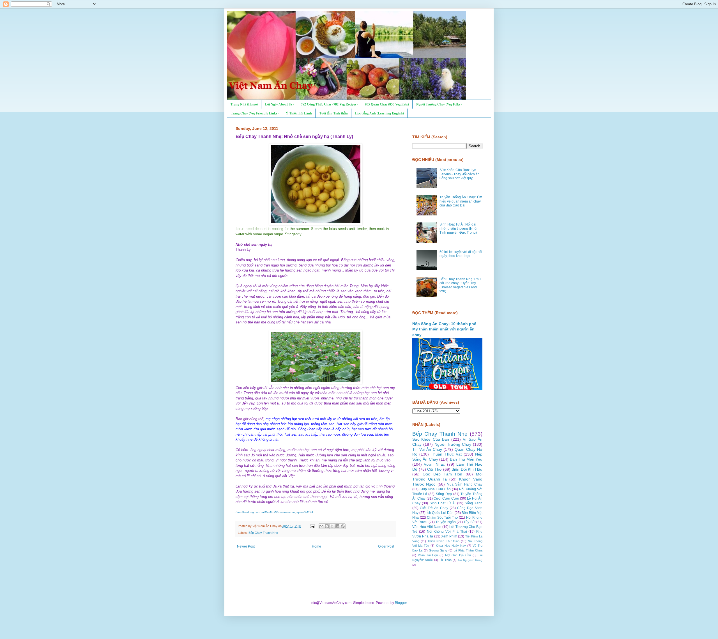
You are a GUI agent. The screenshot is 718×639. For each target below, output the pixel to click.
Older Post (386, 546)
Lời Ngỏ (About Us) (279, 104)
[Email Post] (312, 526)
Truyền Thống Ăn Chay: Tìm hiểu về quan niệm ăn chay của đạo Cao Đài (460, 201)
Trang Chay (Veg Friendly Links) (255, 113)
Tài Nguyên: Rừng (470, 560)
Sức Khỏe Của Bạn (430, 439)
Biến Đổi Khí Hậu (467, 469)
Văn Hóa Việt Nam (426, 527)
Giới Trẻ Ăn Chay (434, 508)
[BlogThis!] (327, 526)
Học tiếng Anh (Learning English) (379, 113)
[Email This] (321, 526)
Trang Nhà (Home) (244, 104)
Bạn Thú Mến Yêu (466, 459)
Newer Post (246, 546)
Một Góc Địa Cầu (458, 555)
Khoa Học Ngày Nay (451, 545)
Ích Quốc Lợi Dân (440, 513)
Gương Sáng (438, 550)
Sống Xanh (473, 503)
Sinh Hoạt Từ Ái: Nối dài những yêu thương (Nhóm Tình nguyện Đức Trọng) (459, 228)
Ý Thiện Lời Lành (299, 113)
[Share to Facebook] (337, 526)
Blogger (401, 603)
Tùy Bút (469, 522)
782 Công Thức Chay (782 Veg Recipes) (329, 104)
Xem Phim (449, 536)
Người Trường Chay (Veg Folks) (439, 104)
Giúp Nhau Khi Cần (435, 489)
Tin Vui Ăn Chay (427, 449)
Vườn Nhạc (434, 464)
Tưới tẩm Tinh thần (333, 113)
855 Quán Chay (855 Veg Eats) (387, 104)
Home (316, 546)
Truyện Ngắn (445, 522)
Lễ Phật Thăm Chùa (468, 550)
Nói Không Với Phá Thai (447, 532)
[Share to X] (332, 526)
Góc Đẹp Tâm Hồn (442, 474)
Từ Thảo (445, 560)
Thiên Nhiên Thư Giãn (443, 541)
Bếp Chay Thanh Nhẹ (263, 532)
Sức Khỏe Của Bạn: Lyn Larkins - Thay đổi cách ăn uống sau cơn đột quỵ (459, 174)
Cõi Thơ (434, 469)
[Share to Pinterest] (343, 526)
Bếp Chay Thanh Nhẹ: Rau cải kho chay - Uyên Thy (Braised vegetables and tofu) (460, 285)
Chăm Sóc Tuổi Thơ (442, 518)
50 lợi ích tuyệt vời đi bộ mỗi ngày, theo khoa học (460, 254)
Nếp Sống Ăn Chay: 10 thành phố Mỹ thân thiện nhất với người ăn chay (444, 329)
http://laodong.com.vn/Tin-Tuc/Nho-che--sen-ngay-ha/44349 (274, 512)
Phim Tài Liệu (428, 555)
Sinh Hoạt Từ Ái (443, 503)
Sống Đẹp (444, 494)
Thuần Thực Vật (446, 454)
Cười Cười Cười (446, 498)
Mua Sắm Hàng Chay (464, 484)
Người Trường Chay (452, 444)
